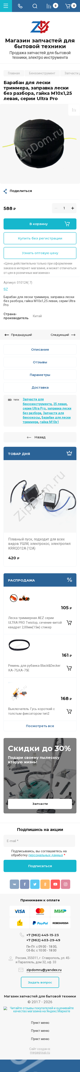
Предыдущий (21, 334)
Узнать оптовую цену (40, 253)
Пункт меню (40, 1023)
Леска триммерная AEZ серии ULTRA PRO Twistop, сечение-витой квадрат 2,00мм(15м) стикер (35, 622)
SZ (6, 289)
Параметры (40, 375)
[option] (40, 144)
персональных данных (45, 855)
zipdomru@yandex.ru (44, 970)
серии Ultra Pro (34, 408)
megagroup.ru (40, 1052)
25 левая (60, 404)
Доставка (40, 387)
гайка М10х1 (49, 422)
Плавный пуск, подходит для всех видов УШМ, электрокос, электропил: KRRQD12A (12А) (39, 543)
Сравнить (74, 110)
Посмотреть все (40, 726)
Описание (40, 349)
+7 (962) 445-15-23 (42, 935)
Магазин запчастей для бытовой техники (40, 43)
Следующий (60, 334)
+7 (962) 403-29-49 (43, 940)
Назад (40, 437)
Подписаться (40, 866)
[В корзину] (69, 623)
